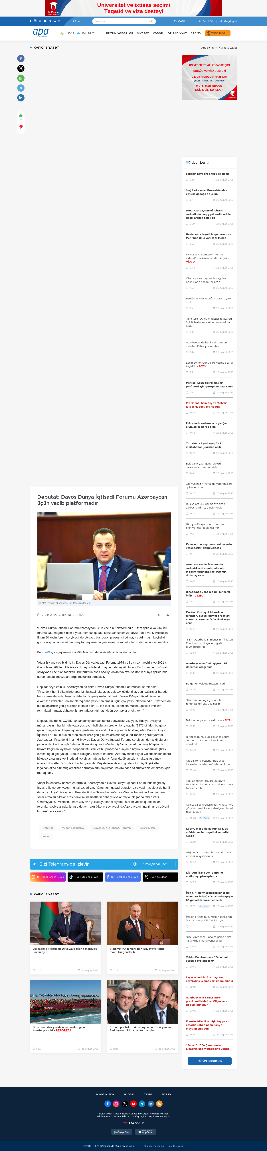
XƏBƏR (158, 33)
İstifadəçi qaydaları (153, 1146)
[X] (40, 21)
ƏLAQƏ (129, 1094)
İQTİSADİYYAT (177, 33)
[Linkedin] (55, 21)
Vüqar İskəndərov (73, 827)
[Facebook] (30, 21)
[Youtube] (45, 21)
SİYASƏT (143, 33)
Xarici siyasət (228, 47)
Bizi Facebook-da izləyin (124, 877)
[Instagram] (35, 21)
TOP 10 (166, 1094)
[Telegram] (49, 21)
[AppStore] (145, 1132)
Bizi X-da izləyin (158, 877)
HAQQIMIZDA (105, 1094)
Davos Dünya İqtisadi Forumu (112, 827)
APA (48, 652)
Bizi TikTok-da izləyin (86, 877)
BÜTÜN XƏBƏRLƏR (119, 33)
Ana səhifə (208, 47)
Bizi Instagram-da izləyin (50, 877)
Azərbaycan (147, 827)
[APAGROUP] (133, 1123)
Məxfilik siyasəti (175, 1146)
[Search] (150, 21)
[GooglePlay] (121, 1132)
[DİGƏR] (233, 33)
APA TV (196, 33)
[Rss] (59, 21)
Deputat (48, 827)
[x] (125, 1104)
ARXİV (147, 1094)
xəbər (46, 836)
